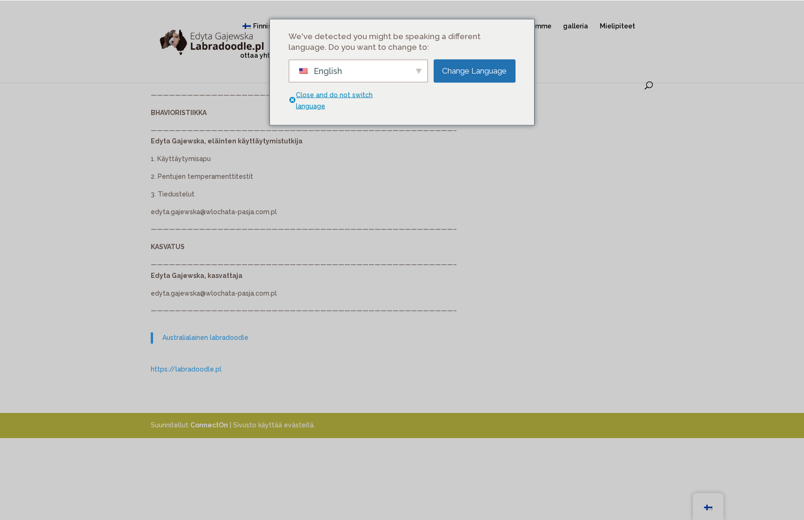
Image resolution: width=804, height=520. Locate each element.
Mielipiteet (617, 26)
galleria (575, 26)
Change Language (474, 70)
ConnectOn (209, 425)
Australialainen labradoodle (205, 337)
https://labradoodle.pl (186, 369)
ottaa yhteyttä (264, 55)
